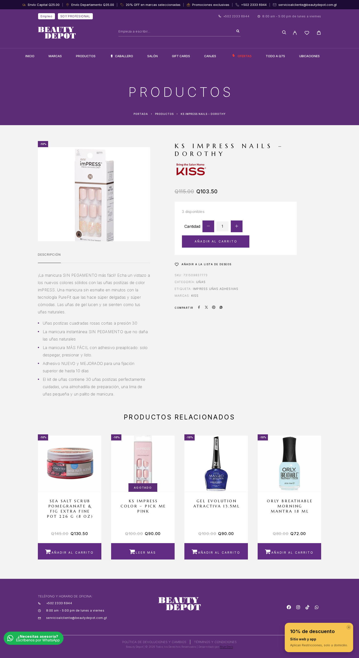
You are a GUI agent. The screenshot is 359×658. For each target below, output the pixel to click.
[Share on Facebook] (199, 308)
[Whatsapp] (316, 607)
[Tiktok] (307, 607)
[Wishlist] (307, 33)
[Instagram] (298, 607)
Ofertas (245, 56)
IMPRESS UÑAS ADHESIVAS (215, 289)
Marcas (55, 56)
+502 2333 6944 (254, 5)
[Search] (238, 31)
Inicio (29, 56)
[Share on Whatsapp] (221, 308)
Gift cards (181, 56)
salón (152, 56)
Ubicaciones (309, 56)
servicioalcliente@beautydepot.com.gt (307, 5)
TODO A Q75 (275, 56)
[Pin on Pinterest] (213, 308)
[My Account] (295, 33)
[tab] (49, 257)
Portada (141, 113)
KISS (195, 295)
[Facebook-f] (289, 607)
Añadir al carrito (216, 241)
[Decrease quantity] (208, 226)
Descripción (49, 254)
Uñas (201, 282)
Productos (85, 56)
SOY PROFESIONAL (75, 16)
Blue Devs (226, 646)
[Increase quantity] (237, 226)
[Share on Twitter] (206, 308)
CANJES (210, 56)
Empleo (47, 16)
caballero (124, 56)
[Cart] (319, 33)
